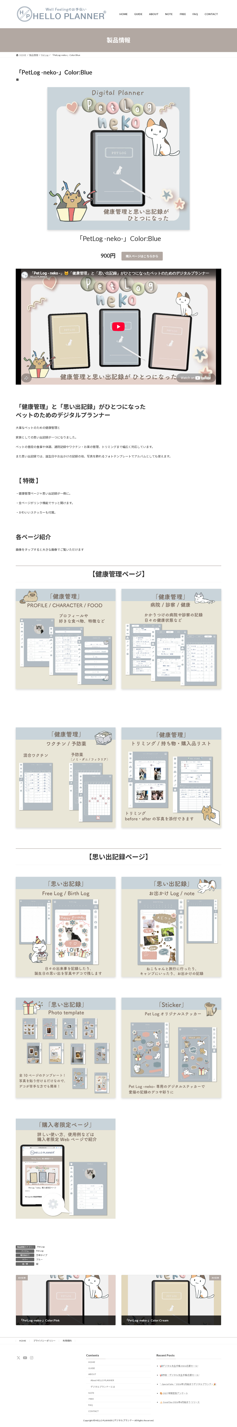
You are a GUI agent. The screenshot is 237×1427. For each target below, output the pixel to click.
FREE (91, 1398)
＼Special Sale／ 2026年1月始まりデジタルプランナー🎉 (188, 1384)
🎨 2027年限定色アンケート (174, 1393)
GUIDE (91, 1368)
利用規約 (67, 1340)
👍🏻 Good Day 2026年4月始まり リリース (180, 1402)
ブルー (39, 1259)
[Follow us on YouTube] (25, 1357)
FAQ (90, 1405)
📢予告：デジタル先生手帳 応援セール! (179, 1374)
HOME (22, 1340)
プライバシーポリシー (44, 1340)
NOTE (91, 1393)
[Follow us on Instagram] (31, 1357)
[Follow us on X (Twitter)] (18, 1357)
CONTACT (93, 1411)
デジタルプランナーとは (103, 1386)
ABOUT (92, 1374)
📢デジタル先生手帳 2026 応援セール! (179, 1365)
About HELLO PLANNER (102, 1380)
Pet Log (40, 1246)
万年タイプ (41, 1255)
